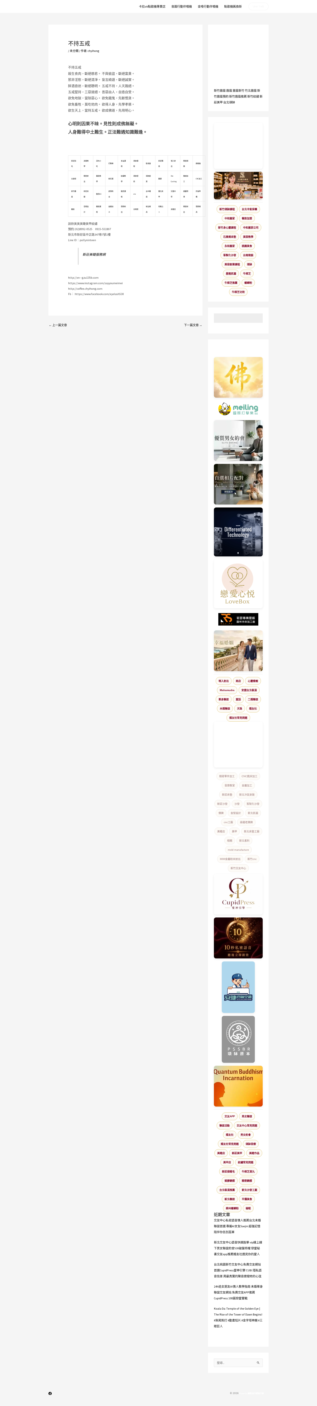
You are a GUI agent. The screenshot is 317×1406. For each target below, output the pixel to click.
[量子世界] (238, 1086)
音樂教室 (230, 785)
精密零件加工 (227, 776)
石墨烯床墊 (229, 236)
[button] (258, 6)
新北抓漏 (253, 813)
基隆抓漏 (231, 273)
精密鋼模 (247, 1180)
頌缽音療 (251, 1143)
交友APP (230, 1116)
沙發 (237, 803)
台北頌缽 (229, 102)
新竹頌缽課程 (227, 209)
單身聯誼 (223, 699)
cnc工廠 (228, 822)
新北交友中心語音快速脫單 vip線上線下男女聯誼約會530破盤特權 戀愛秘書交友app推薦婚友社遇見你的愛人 (238, 1248)
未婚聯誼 (225, 708)
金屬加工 (247, 785)
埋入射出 (223, 680)
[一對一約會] (238, 440)
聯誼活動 (224, 1125)
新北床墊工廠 (251, 831)
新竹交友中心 (238, 868)
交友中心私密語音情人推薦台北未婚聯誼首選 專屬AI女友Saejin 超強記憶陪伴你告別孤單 (237, 1226)
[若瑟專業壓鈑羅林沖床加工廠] (238, 619)
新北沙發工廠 (249, 1189)
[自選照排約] (238, 484)
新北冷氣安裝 (247, 794)
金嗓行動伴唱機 (208, 6)
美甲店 (227, 1162)
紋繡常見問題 (245, 1162)
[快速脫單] (238, 650)
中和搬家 (230, 218)
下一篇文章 (193, 325)
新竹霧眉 (220, 90)
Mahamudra (227, 690)
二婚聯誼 (253, 699)
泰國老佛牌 (246, 822)
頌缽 (249, 264)
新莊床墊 (227, 794)
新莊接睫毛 (228, 1171)
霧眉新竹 (238, 90)
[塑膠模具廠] (238, 531)
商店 (238, 680)
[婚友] (238, 583)
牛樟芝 (247, 273)
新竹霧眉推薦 (238, 96)
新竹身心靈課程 (227, 227)
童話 (238, 699)
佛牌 (221, 813)
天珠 (239, 708)
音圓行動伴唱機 (181, 6)
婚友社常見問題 (238, 717)
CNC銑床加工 (249, 776)
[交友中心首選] (238, 894)
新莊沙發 (222, 803)
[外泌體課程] (238, 185)
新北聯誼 (230, 1199)
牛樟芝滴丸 (248, 1171)
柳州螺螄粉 (232, 1208)
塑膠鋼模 (230, 1180)
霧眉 (229, 90)
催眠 (248, 1208)
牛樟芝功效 (238, 291)
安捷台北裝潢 (249, 690)
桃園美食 (247, 245)
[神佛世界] (238, 377)
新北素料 (244, 840)
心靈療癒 (253, 680)
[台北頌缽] (238, 1039)
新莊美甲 (237, 1153)
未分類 (74, 51)
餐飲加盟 (247, 218)
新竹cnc (252, 859)
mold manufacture (238, 849)
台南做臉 (248, 255)
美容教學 (248, 236)
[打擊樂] (238, 409)
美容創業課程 (232, 264)
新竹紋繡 (253, 96)
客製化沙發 (229, 255)
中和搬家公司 (250, 227)
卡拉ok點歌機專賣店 (152, 6)
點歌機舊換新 (233, 6)
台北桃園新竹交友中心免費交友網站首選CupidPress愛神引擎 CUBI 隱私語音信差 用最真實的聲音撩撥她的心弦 (238, 1270)
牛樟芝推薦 (231, 282)
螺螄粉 (248, 282)
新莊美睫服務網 (94, 255)
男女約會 (246, 1134)
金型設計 (236, 813)
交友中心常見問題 (247, 1125)
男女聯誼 (247, 1116)
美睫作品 (254, 1153)
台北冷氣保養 (249, 209)
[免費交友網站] (238, 937)
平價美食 (247, 1199)
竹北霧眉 (251, 90)
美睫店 (221, 831)
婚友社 (253, 708)
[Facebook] (50, 1393)
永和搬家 (230, 245)
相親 (229, 840)
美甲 (234, 831)
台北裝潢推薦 (227, 1189)
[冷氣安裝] (238, 987)
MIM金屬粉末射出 (230, 859)
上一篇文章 (58, 325)
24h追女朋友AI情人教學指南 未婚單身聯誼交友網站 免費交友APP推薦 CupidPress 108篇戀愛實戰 (238, 1292)
